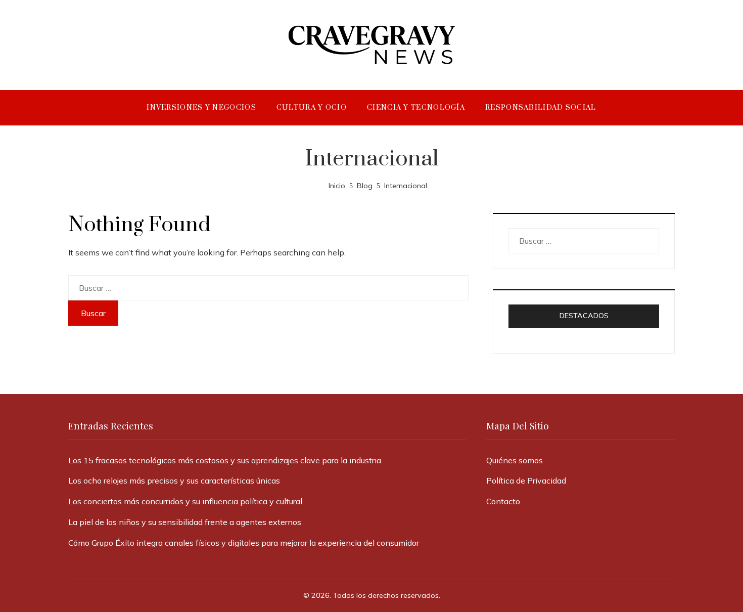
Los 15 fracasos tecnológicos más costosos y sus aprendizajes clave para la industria (224, 460)
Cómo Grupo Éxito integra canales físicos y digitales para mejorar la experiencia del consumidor (243, 543)
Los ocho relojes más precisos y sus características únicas (174, 480)
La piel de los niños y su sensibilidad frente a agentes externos (184, 522)
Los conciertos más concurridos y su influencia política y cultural (185, 501)
